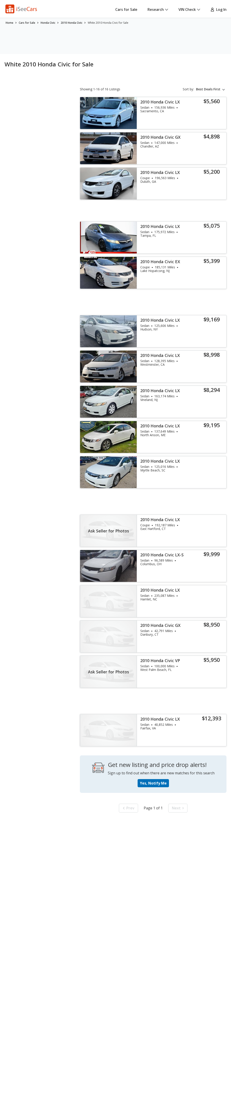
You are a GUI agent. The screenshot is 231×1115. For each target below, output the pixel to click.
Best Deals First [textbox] (208, 89)
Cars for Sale (126, 9)
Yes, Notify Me (153, 783)
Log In (220, 9)
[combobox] (211, 89)
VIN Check (187, 9)
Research (156, 9)
